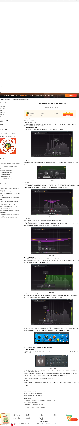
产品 (1, 89)
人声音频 (44, 391)
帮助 (9, 89)
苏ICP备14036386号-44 (6, 424)
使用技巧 (2, 112)
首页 (1, 86)
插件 (4, 89)
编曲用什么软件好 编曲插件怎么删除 (8, 204)
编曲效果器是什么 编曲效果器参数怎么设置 (32, 406)
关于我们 (41, 415)
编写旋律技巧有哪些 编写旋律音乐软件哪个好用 (33, 404)
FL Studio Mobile (16, 419)
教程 (6, 89)
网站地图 (41, 418)
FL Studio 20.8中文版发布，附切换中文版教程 (10, 163)
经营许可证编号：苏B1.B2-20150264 (28, 423)
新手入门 (9, 99)
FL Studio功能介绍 (16, 417)
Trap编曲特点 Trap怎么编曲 (6, 191)
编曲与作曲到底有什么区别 (6, 170)
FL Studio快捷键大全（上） (6, 174)
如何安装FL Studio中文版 (5, 165)
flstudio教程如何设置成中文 (6, 178)
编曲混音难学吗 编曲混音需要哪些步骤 (8, 217)
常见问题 (2, 114)
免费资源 (2, 106)
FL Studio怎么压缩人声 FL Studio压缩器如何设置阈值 (34, 407)
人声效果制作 (33, 391)
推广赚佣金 (55, 415)
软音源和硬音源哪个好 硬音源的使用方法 (35, 393)
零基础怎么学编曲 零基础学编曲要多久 (35, 395)
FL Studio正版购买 (16, 418)
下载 (2, 89)
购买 (1, 92)
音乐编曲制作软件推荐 (5, 176)
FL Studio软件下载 (16, 415)
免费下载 (68, 112)
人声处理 (28, 391)
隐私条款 (41, 417)
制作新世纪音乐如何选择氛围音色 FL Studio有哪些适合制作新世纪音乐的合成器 (39, 400)
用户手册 (2, 108)
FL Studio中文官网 (3, 99)
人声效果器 (39, 391)
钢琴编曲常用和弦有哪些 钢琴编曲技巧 (31, 402)
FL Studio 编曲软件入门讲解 (6, 172)
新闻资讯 (2, 116)
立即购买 (1, 124)
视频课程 (28, 418)
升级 (8, 89)
